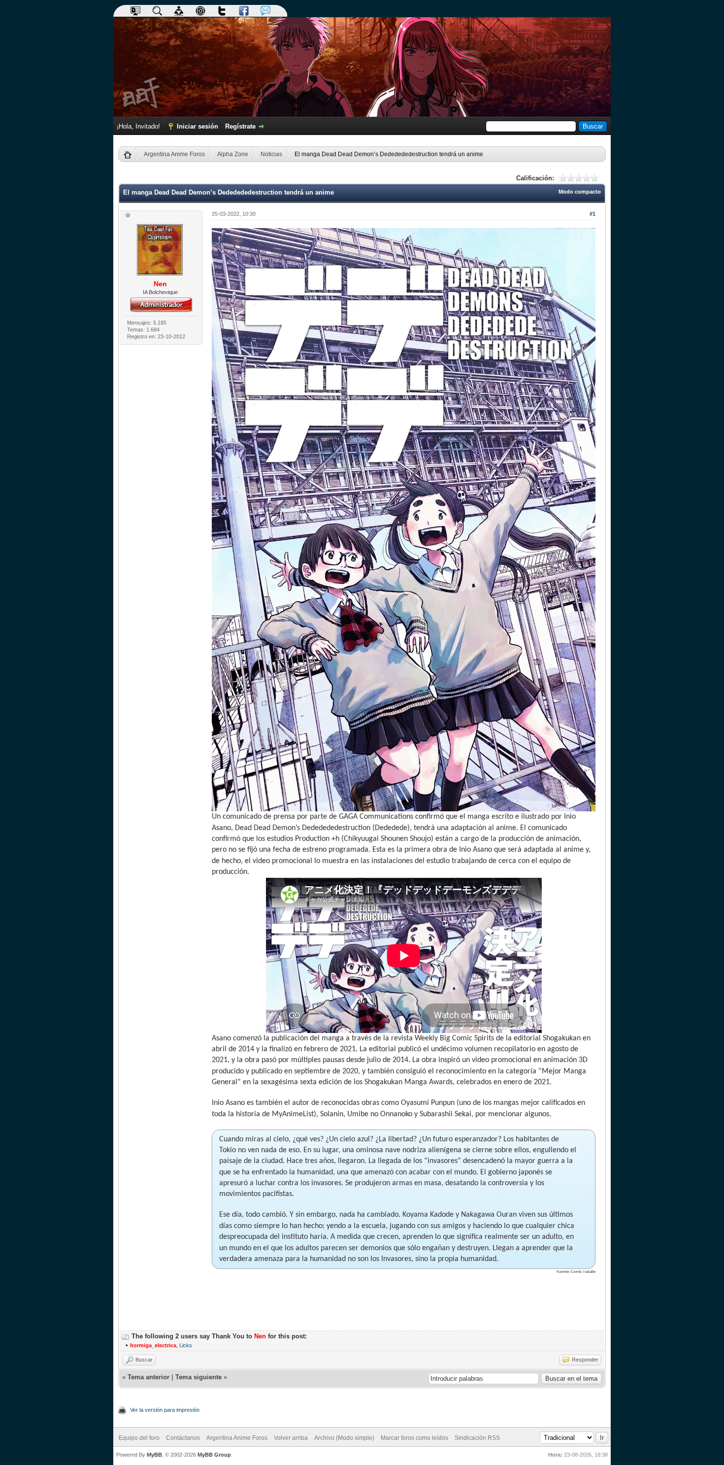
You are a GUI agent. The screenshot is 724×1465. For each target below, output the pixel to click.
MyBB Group (214, 1455)
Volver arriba (291, 1437)
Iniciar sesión (197, 126)
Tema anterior (148, 1377)
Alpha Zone (232, 154)
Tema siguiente (198, 1377)
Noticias (271, 154)
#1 (592, 214)
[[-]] (126, 1336)
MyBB (154, 1455)
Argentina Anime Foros (174, 154)
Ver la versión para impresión (164, 1410)
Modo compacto (580, 192)
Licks (185, 1345)
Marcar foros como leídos (414, 1437)
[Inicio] (131, 154)
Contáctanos (183, 1437)
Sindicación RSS (477, 1437)
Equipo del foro (139, 1437)
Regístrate (240, 126)
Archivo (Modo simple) (344, 1437)
